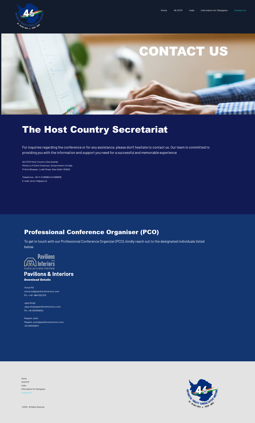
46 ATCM (25, 382)
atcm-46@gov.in (38, 180)
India (23, 385)
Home (24, 378)
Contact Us (26, 392)
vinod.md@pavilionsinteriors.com (41, 291)
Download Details (37, 279)
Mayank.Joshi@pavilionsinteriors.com (44, 322)
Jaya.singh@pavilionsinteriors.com (42, 306)
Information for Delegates (33, 389)
